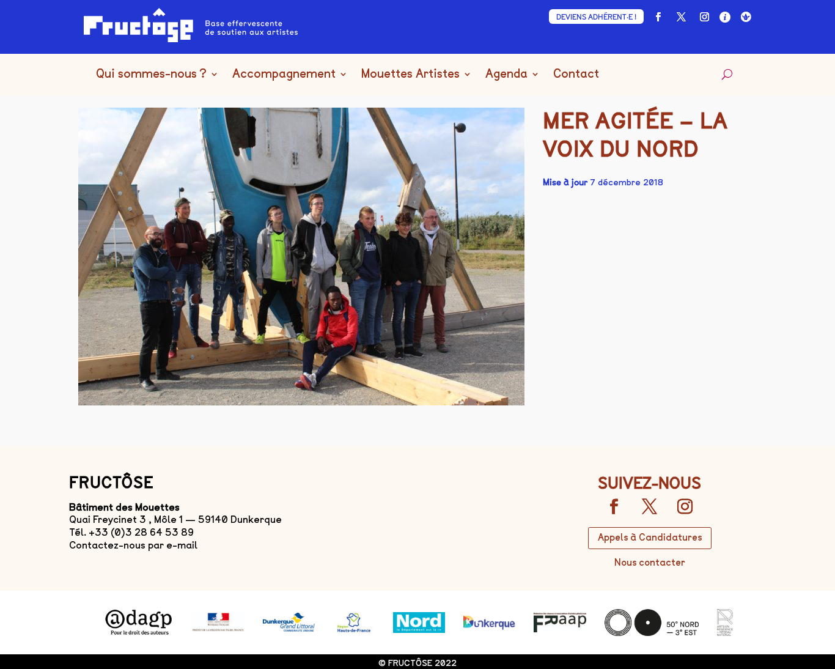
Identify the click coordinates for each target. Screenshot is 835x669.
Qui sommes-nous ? (151, 74)
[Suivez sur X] (681, 17)
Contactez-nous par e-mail (133, 545)
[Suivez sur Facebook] (658, 17)
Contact (576, 74)
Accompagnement (284, 74)
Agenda (506, 74)
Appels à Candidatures (650, 537)
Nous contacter (649, 562)
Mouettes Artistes (410, 74)
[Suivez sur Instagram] (704, 17)
